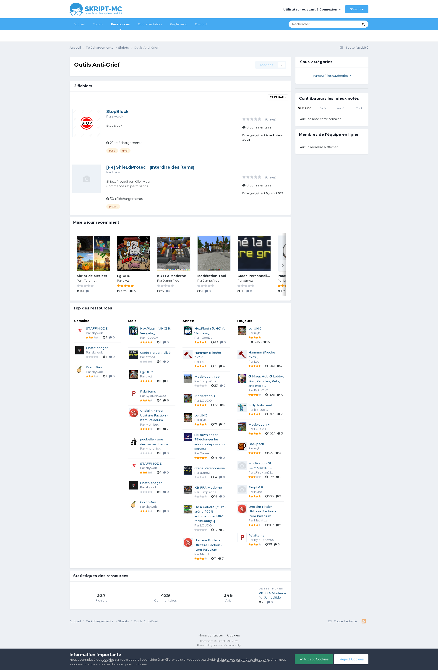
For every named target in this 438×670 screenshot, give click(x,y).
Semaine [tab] (304, 108)
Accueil (79, 24)
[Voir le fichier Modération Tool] (214, 253)
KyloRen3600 (156, 396)
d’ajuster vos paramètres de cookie (243, 659)
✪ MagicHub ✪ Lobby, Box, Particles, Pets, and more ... (266, 380)
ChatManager (97, 348)
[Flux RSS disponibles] (363, 621)
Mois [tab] (323, 108)
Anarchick (153, 448)
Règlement (178, 24)
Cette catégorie (342, 24)
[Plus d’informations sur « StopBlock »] (86, 123)
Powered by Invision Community (219, 645)
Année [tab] (341, 108)
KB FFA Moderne (171, 276)
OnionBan (94, 367)
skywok (117, 116)
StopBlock (117, 111)
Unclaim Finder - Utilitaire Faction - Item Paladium (154, 415)
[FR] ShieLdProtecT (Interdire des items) (150, 167)
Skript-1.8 (255, 487)
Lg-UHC (123, 276)
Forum (98, 24)
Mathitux (152, 424)
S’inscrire (357, 9)
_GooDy (152, 337)
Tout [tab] (359, 108)
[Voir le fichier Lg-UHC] (133, 253)
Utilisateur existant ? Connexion (311, 9)
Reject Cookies (351, 659)
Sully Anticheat (260, 405)
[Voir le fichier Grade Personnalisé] (254, 253)
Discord (201, 24)
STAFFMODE (96, 328)
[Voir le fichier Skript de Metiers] (93, 253)
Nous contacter (210, 635)
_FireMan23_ (263, 472)
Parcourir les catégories (331, 75)
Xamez (205, 453)
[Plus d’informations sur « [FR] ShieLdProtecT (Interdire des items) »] (86, 179)
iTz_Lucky (261, 409)
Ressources (120, 24)
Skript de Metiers (92, 276)
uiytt (126, 280)
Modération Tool (211, 276)
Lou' (203, 362)
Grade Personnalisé (254, 276)
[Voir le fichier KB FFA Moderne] (173, 253)
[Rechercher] (363, 24)
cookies (108, 659)
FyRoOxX (261, 390)
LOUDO (206, 400)
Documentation (150, 24)
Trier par (277, 97)
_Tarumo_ (90, 280)
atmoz (248, 280)
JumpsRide (171, 280)
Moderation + (204, 396)
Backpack (256, 444)
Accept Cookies (315, 659)
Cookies (233, 635)
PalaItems (148, 391)
